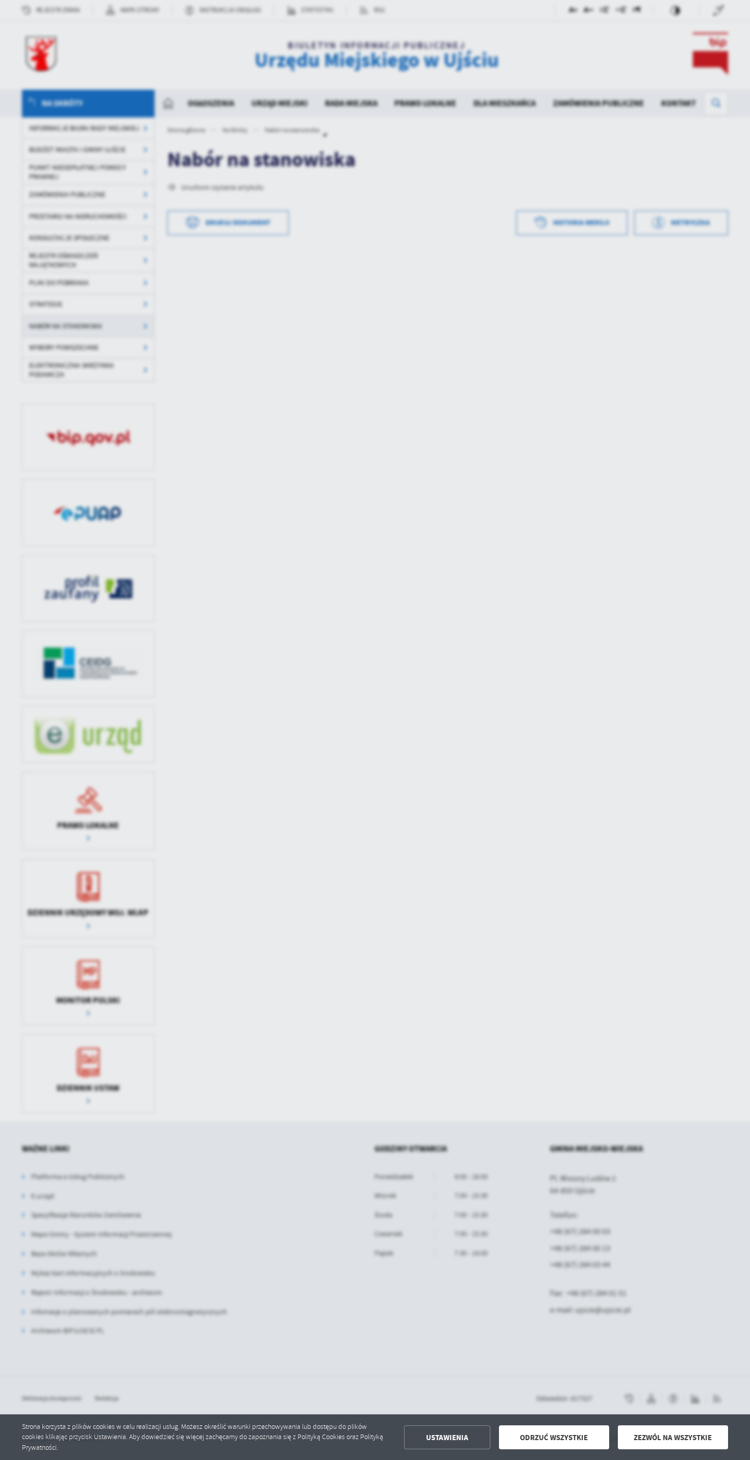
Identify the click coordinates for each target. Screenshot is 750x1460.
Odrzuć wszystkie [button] (554, 1437)
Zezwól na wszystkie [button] (673, 1437)
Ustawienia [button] (447, 1437)
